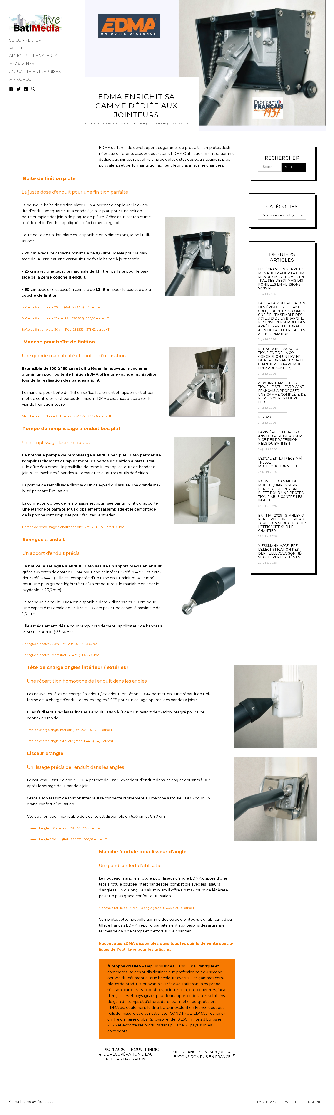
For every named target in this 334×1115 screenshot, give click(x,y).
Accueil (18, 48)
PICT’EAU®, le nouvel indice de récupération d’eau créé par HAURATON (132, 1054)
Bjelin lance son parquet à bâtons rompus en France (201, 1054)
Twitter (290, 1102)
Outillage (132, 123)
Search (33, 89)
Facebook (266, 1102)
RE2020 (264, 417)
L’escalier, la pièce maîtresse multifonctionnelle (280, 462)
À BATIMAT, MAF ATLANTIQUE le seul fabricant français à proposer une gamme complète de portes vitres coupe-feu (282, 392)
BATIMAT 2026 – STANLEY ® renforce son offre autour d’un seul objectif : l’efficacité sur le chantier (282, 523)
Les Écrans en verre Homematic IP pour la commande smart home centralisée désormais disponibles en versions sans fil (282, 278)
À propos (20, 79)
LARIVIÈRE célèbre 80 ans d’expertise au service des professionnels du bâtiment (280, 438)
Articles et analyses (33, 55)
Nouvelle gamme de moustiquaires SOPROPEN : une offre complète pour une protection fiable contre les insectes (281, 490)
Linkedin (313, 1102)
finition (120, 123)
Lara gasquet (163, 123)
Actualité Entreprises (35, 71)
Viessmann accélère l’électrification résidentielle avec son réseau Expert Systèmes (280, 551)
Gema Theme (20, 1102)
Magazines (21, 63)
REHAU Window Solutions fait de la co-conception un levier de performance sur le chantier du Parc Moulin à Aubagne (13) (281, 358)
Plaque (145, 123)
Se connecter (25, 40)
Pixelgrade (45, 1102)
